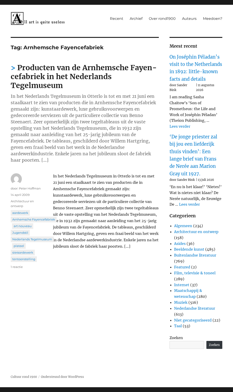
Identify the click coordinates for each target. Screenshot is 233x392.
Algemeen (183, 225)
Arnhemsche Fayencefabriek (33, 219)
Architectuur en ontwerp (196, 231)
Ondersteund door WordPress (62, 377)
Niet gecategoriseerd (193, 320)
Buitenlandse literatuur (195, 255)
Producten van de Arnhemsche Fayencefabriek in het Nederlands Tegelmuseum (84, 76)
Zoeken (176, 337)
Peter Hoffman (30, 188)
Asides (180, 243)
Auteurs (189, 18)
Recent (116, 18)
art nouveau (23, 226)
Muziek (180, 302)
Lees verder (180, 126)
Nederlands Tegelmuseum (32, 239)
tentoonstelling (23, 259)
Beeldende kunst (189, 249)
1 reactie (17, 267)
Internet (181, 285)
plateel (19, 246)
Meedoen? (212, 18)
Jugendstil (20, 232)
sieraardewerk (22, 252)
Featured (182, 267)
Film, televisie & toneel (194, 273)
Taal (178, 326)
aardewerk (20, 213)
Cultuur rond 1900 (24, 377)
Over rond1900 (162, 18)
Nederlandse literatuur (194, 308)
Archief (136, 18)
